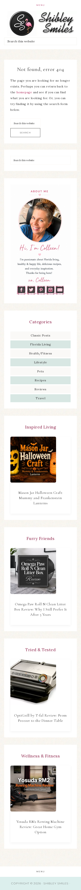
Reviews (40, 389)
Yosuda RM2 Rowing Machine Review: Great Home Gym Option (40, 826)
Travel (40, 398)
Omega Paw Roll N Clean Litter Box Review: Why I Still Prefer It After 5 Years (40, 609)
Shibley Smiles (40, 23)
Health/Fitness (40, 353)
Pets (40, 371)
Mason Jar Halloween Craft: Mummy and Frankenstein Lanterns (40, 497)
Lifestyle (40, 362)
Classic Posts (40, 335)
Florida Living (40, 344)
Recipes (40, 380)
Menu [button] (40, 5)
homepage (24, 92)
